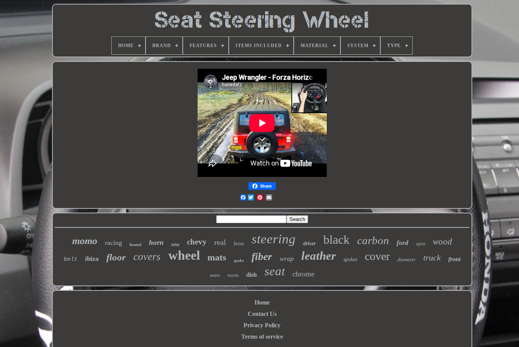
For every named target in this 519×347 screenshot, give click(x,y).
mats (216, 257)
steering (274, 239)
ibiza (92, 258)
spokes (350, 259)
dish (251, 274)
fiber (262, 256)
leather (318, 255)
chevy (197, 241)
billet (175, 245)
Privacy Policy (262, 325)
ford (402, 242)
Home (262, 302)
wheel (184, 255)
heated (135, 244)
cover (377, 256)
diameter (406, 259)
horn (156, 242)
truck (432, 257)
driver (309, 243)
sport (420, 243)
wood (442, 241)
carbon (373, 240)
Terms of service (262, 336)
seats (215, 275)
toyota (233, 275)
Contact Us (262, 314)
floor (116, 257)
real (220, 242)
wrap (287, 258)
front (454, 259)
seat (274, 271)
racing (113, 242)
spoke (239, 260)
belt (71, 259)
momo (84, 240)
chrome (303, 274)
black (336, 239)
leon (239, 243)
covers (147, 256)
